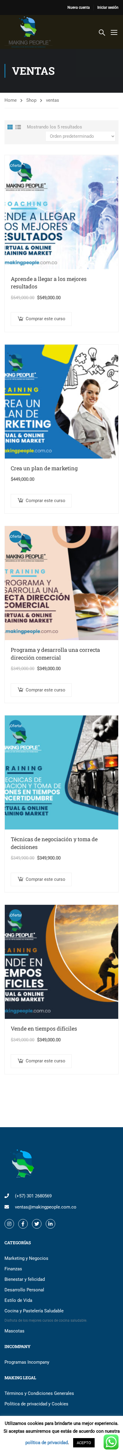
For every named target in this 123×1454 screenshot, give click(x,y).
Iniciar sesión (108, 7)
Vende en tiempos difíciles (44, 1028)
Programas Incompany (26, 1362)
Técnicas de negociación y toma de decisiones (54, 842)
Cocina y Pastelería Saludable (45, 1315)
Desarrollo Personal (24, 1290)
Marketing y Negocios (26, 1258)
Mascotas (14, 1331)
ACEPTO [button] (84, 1442)
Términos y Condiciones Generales (39, 1393)
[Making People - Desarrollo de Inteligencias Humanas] (28, 32)
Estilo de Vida (18, 1300)
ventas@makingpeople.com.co (45, 1207)
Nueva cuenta (78, 7)
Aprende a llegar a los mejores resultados (49, 282)
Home (10, 100)
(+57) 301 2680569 (33, 1196)
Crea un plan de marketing (44, 468)
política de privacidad (46, 1442)
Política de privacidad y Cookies (36, 1404)
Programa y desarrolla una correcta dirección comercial (55, 653)
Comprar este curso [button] (45, 318)
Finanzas (13, 1269)
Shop (31, 100)
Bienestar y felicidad (24, 1279)
